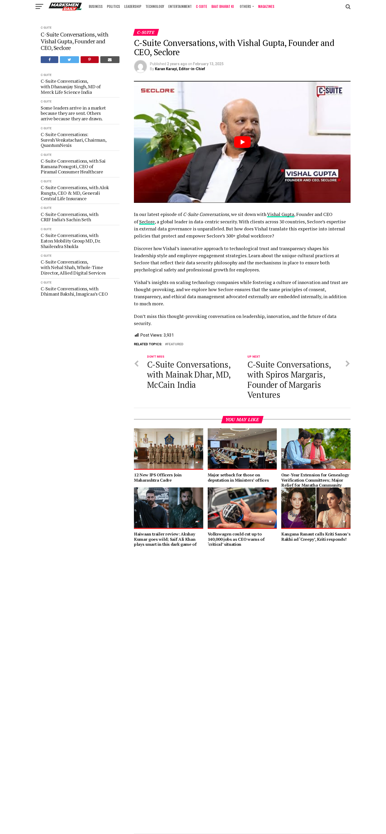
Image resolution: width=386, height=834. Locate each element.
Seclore (147, 222)
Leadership (132, 6)
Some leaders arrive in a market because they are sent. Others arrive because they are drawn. (73, 113)
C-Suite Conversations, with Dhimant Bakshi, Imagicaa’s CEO (74, 291)
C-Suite (201, 6)
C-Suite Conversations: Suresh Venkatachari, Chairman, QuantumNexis (74, 140)
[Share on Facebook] (49, 59)
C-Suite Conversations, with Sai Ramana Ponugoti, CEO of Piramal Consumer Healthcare (73, 166)
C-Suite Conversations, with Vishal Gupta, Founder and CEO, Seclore (74, 41)
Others (245, 6)
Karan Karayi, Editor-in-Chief (180, 69)
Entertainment (180, 6)
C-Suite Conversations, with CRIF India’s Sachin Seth (69, 217)
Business (96, 6)
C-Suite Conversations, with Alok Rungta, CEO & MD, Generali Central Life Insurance (75, 193)
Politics (113, 6)
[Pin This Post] (90, 59)
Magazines (266, 6)
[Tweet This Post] (69, 59)
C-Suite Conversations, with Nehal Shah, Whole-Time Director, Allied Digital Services (73, 267)
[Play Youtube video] (242, 142)
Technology (154, 6)
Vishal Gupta (280, 214)
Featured (175, 344)
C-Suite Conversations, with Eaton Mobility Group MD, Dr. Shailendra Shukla (70, 241)
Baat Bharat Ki (222, 6)
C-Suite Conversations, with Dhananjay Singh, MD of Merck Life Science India (70, 86)
